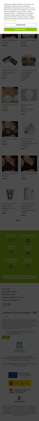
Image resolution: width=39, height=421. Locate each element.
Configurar (20, 25)
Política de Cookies (10, 20)
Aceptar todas (20, 29)
